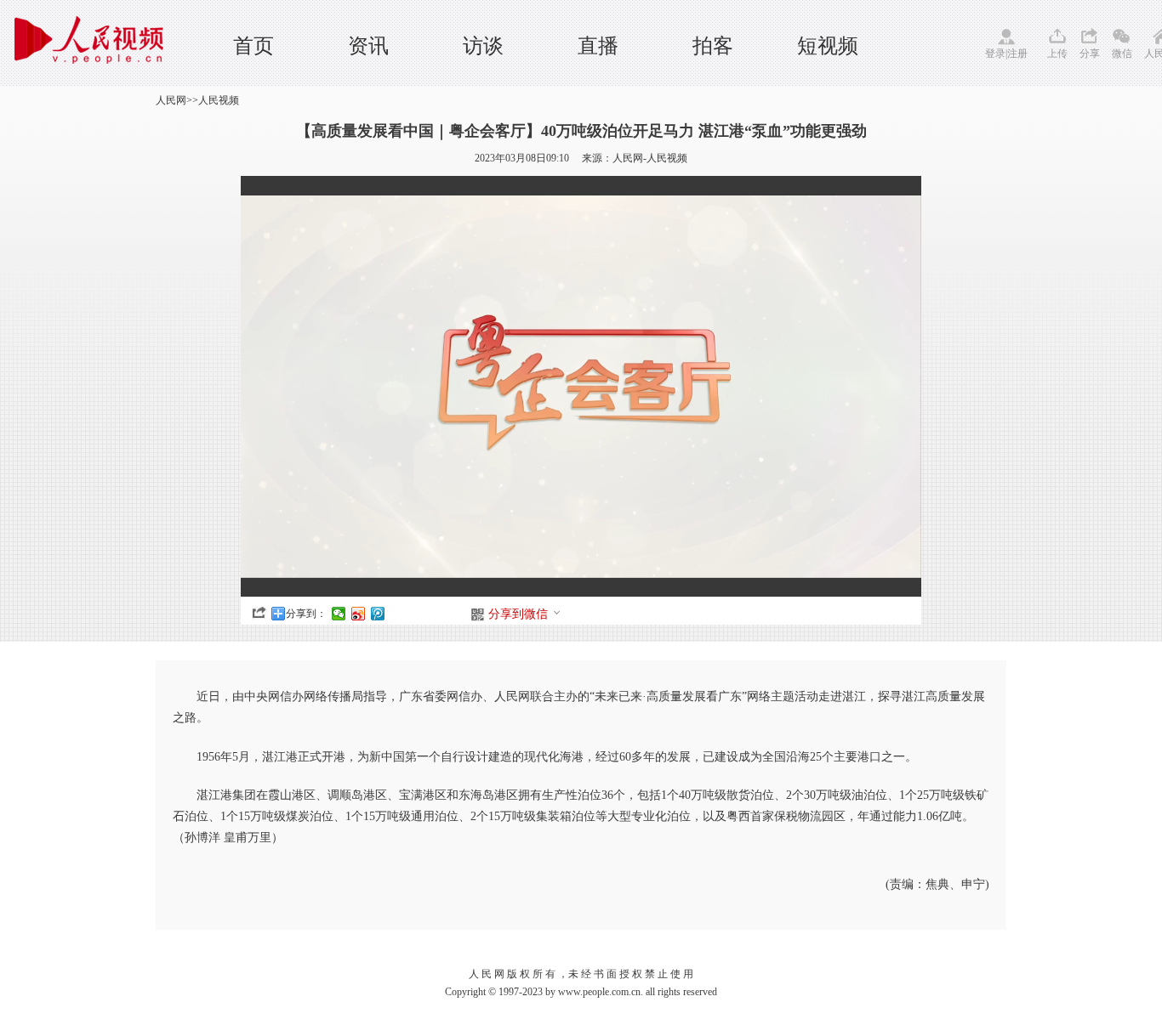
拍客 (712, 46)
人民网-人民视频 (649, 158)
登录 (995, 53)
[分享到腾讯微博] (378, 613)
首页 (253, 46)
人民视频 (218, 100)
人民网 (171, 100)
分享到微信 (518, 614)
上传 (1057, 53)
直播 (598, 46)
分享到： (306, 614)
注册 (1017, 53)
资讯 (368, 46)
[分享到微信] (339, 613)
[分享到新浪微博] (358, 613)
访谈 (483, 46)
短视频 (827, 46)
